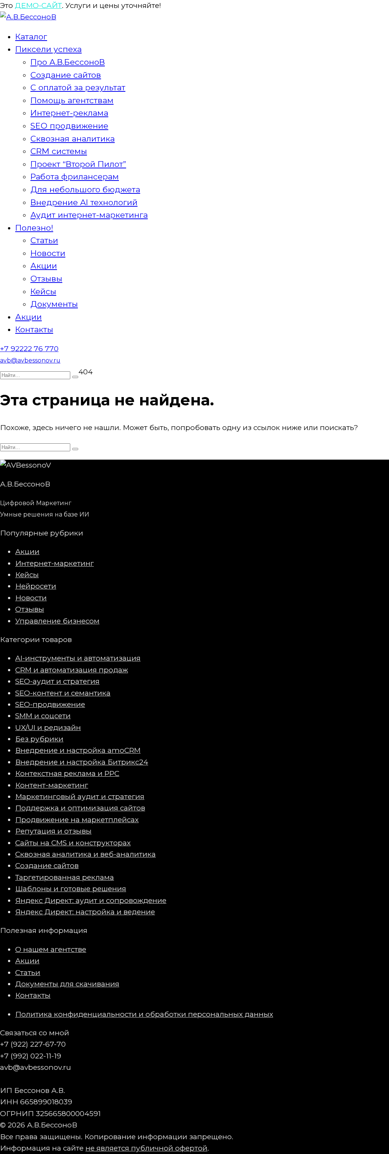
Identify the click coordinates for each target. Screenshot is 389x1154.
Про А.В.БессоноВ (67, 62)
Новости (47, 253)
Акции (43, 265)
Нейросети (35, 586)
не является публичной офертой (146, 1148)
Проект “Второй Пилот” (78, 164)
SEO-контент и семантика (63, 693)
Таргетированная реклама (64, 877)
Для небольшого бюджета (85, 189)
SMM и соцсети (43, 715)
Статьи (44, 240)
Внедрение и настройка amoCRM (78, 750)
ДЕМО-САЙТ (38, 5)
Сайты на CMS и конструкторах (73, 842)
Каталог (31, 36)
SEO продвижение (69, 125)
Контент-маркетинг (51, 785)
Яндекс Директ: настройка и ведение (85, 911)
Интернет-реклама (69, 113)
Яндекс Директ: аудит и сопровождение (90, 900)
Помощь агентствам (72, 100)
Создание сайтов (65, 75)
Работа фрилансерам (74, 176)
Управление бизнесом (57, 621)
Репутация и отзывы (53, 831)
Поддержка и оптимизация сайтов (80, 808)
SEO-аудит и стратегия (57, 681)
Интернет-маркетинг (54, 563)
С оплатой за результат (77, 87)
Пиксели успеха (48, 49)
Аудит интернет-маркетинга (89, 215)
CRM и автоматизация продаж (71, 670)
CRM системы (58, 151)
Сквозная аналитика (72, 138)
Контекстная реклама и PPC (67, 773)
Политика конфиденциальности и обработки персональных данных (144, 1014)
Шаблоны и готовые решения (70, 888)
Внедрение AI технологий (84, 202)
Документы (54, 304)
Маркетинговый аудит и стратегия (79, 796)
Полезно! (34, 227)
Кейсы (43, 291)
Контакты (34, 329)
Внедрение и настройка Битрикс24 (81, 762)
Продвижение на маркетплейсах (77, 819)
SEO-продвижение (50, 704)
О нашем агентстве (50, 949)
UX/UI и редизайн (48, 727)
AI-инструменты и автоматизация (78, 658)
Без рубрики (39, 739)
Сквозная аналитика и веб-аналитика (85, 854)
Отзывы (46, 278)
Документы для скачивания (67, 984)
